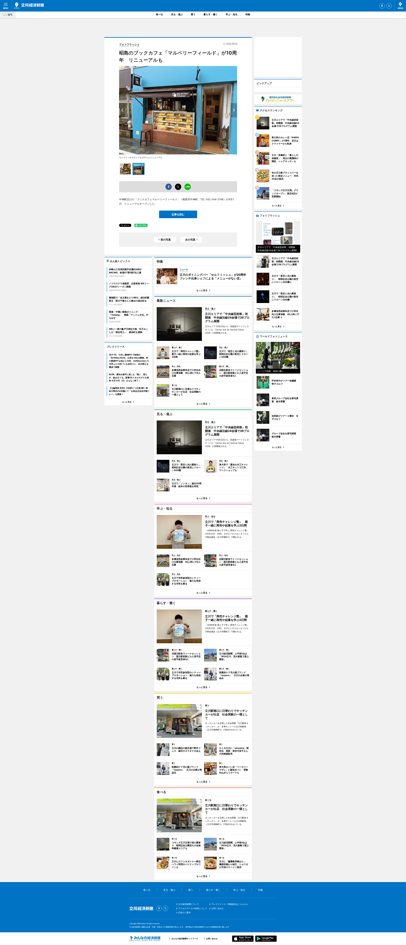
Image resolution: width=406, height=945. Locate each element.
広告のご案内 (184, 912)
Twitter (389, 6)
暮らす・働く (210, 14)
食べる (159, 14)
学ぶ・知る (232, 14)
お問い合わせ (217, 908)
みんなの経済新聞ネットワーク (144, 938)
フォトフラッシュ (129, 44)
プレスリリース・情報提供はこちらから (229, 904)
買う (193, 14)
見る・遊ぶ (177, 14)
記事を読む (178, 214)
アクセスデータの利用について (192, 908)
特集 (248, 14)
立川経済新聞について (188, 904)
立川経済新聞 (29, 5)
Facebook (382, 6)
